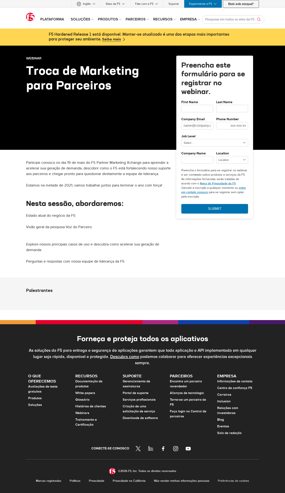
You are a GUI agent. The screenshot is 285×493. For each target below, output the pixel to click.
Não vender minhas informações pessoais (181, 481)
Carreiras (224, 395)
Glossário (82, 400)
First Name (189, 102)
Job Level (188, 136)
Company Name (193, 153)
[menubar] (142, 4)
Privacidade (96, 481)
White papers (85, 393)
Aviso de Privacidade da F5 (218, 183)
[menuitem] (86, 4)
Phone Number (227, 119)
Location (222, 153)
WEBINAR (34, 58)
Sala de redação (229, 433)
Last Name (224, 102)
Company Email (193, 119)
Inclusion (224, 401)
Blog (220, 420)
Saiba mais (111, 39)
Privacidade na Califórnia (129, 481)
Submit (214, 208)
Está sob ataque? (240, 4)
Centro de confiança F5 (234, 388)
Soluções (35, 405)
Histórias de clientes (90, 406)
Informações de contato (234, 381)
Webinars (82, 413)
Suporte (174, 4)
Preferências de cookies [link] (233, 481)
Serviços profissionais (139, 400)
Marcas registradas (48, 481)
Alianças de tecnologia (187, 393)
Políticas (75, 481)
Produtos (35, 398)
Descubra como (124, 356)
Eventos (223, 426)
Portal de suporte (136, 393)
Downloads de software (140, 418)
